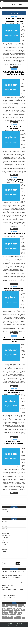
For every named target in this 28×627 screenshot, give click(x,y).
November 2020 (6, 535)
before (16, 605)
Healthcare (14, 16)
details (4, 606)
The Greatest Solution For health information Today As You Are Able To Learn (14, 339)
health (7, 608)
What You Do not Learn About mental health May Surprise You (14, 180)
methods (23, 610)
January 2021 (5, 530)
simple (19, 614)
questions (11, 613)
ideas (14, 608)
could (19, 605)
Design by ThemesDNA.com (14, 625)
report (15, 613)
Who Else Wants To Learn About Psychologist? (14, 127)
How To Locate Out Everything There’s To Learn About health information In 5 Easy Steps (14, 20)
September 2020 (6, 540)
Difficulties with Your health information (11, 577)
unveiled (15, 618)
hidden (11, 608)
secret (4, 614)
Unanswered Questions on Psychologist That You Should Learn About (14, 443)
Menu (3, 1)
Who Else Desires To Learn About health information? (14, 391)
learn (15, 610)
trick (16, 616)
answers (8, 605)
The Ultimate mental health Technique (10, 593)
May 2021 (4, 521)
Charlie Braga (7, 23)
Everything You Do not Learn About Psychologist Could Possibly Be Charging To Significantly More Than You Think (14, 73)
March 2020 (5, 553)
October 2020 (5, 537)
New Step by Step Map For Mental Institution (12, 575)
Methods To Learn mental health (14, 288)
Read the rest (20, 64)
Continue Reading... (14, 66)
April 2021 (4, 524)
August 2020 (5, 542)
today (13, 616)
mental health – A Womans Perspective (10, 597)
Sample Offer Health (14, 4)
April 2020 (4, 551)
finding (23, 606)
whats (20, 618)
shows (16, 614)
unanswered (5, 618)
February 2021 (5, 528)
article (12, 605)
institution (10, 610)
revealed (19, 613)
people (12, 611)
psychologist (5, 613)
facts (19, 606)
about (4, 605)
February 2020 (5, 556)
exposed (15, 606)
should (12, 614)
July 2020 (4, 544)
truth (20, 616)
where (23, 618)
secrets (8, 614)
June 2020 (4, 546)
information (5, 610)
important (18, 608)
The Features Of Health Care (8, 595)
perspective (16, 611)
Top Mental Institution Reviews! (9, 579)
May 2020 (4, 549)
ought (8, 611)
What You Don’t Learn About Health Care (14, 234)
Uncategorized (5, 514)
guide (4, 608)
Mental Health (14, 69)
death (23, 605)
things (9, 616)
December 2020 (6, 533)
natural (4, 611)
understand (10, 618)
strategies (5, 616)
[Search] (26, 8)
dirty (8, 606)
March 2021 (5, 526)
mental (18, 610)
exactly (11, 606)
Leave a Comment (20, 23)
